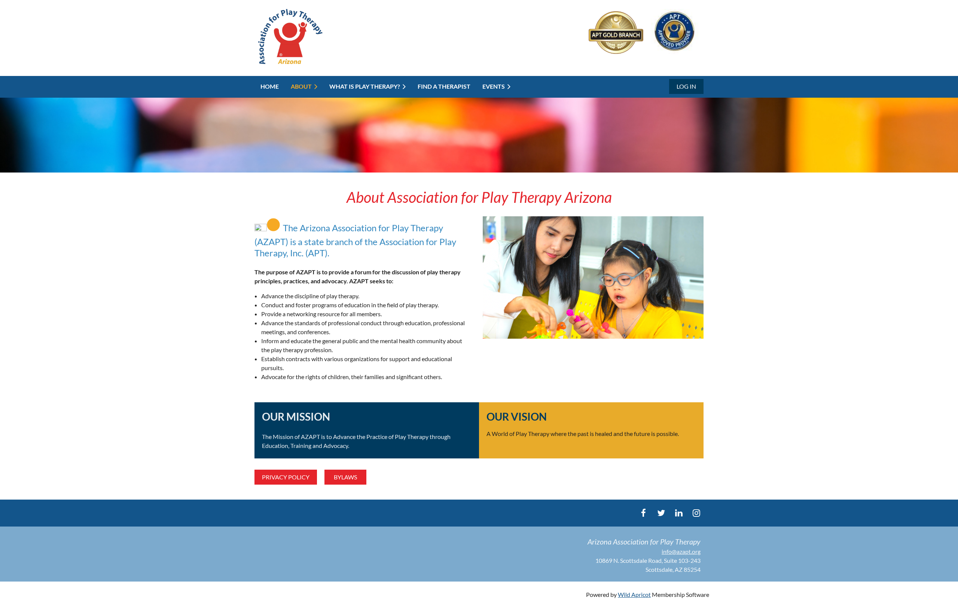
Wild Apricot (634, 594)
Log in (686, 86)
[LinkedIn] (678, 513)
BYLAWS (345, 477)
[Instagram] (696, 513)
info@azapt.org (681, 551)
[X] (661, 513)
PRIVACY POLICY (285, 477)
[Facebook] (643, 513)
